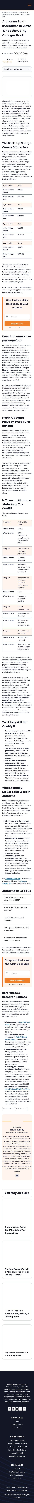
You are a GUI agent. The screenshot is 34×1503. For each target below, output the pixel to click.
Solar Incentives (12, 12)
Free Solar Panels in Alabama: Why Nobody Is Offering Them (17, 1313)
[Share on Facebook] (15, 53)
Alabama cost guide (12, 879)
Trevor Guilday (7, 62)
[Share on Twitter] (18, 53)
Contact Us (17, 1478)
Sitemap (24, 1490)
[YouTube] (13, 1409)
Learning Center (17, 1425)
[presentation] (17, 1211)
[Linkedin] (17, 1409)
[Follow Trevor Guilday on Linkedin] (17, 1175)
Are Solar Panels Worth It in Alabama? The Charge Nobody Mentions (17, 1272)
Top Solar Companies (17, 1456)
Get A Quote (17, 1428)
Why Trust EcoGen (17, 1475)
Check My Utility (17, 324)
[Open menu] (29, 5)
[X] (24, 1409)
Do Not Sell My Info (13, 1490)
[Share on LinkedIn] (25, 53)
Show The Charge (17, 980)
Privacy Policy (10, 1487)
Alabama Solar (8, 1109)
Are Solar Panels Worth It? (17, 1447)
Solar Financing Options (17, 1450)
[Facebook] (9, 1409)
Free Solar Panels (17, 1453)
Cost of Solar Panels (17, 1441)
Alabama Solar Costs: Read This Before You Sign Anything (15, 1230)
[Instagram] (20, 1409)
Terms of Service (22, 1487)
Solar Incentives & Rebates (17, 1444)
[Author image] (4, 59)
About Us (17, 1469)
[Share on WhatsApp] (22, 53)
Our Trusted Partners (17, 1472)
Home (4, 12)
